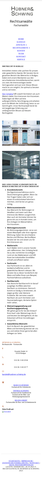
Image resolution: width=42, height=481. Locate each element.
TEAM (21, 54)
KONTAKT (21, 57)
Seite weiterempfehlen (21, 465)
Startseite (14, 461)
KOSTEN (21, 51)
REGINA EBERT (21, 400)
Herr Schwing (7, 94)
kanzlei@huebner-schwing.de (14, 374)
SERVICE (21, 59)
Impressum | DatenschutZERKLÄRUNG (17, 462)
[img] (21, 11)
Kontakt (35, 463)
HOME (21, 39)
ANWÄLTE (20, 45)
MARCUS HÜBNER (21, 385)
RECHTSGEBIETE (20, 48)
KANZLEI (21, 42)
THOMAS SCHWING (21, 391)
